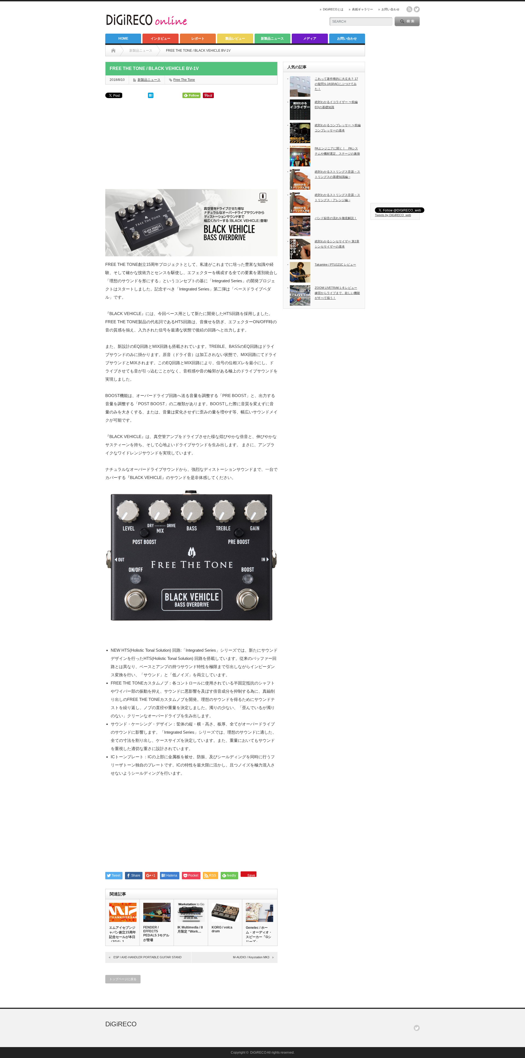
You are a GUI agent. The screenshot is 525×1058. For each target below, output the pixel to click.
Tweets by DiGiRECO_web (393, 215)
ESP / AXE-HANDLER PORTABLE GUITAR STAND (147, 957)
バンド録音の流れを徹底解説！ (336, 218)
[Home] (113, 50)
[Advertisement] (191, 146)
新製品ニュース (272, 38)
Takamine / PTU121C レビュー (335, 264)
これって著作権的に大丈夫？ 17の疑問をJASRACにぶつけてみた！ (336, 83)
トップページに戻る (122, 979)
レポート (198, 38)
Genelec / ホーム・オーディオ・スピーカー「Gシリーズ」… (259, 935)
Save (251, 875)
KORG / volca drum (222, 929)
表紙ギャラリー (362, 9)
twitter (417, 9)
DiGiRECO (121, 1024)
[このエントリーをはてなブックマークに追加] (150, 96)
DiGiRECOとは (333, 9)
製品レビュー (235, 38)
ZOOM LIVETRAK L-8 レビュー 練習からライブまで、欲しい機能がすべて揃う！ (337, 292)
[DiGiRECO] (147, 23)
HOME (123, 38)
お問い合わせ (390, 9)
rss (409, 9)
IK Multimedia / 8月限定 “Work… (190, 929)
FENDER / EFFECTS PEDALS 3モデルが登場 (156, 933)
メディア (309, 38)
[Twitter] (417, 1028)
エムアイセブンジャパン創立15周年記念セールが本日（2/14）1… (122, 935)
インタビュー (160, 38)
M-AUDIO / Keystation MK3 (251, 957)
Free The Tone (184, 80)
